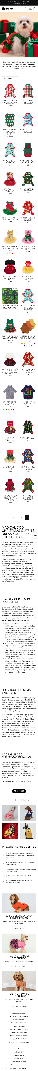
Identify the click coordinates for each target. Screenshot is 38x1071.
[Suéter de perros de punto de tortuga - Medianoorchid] (11, 411)
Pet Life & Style (19, 1052)
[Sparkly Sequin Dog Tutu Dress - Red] (12, 253)
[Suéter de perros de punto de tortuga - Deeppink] (11, 409)
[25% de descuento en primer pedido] (19, 903)
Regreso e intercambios (19, 1032)
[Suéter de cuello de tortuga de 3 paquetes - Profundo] (29, 345)
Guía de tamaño (18, 1020)
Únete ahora (19, 928)
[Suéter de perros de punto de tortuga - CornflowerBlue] (4, 409)
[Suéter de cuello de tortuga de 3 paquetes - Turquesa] (27, 343)
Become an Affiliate (19, 1062)
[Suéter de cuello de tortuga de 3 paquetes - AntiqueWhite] (27, 345)
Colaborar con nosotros (19, 1065)
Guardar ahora (19, 1006)
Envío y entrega (19, 1026)
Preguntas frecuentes (19, 1023)
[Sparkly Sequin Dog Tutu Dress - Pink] (10, 253)
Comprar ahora (19, 966)
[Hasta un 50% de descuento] (19, 981)
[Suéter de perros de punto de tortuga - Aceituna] (9, 411)
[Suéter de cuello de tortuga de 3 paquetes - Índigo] (34, 343)
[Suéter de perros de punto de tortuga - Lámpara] (11, 414)
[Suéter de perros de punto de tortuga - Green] (6, 409)
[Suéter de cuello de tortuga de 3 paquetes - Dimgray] (32, 345)
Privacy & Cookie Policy (19, 1039)
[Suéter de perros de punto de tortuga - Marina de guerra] (6, 411)
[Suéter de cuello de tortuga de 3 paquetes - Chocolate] (22, 343)
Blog (19, 1049)
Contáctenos (19, 1058)
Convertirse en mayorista (19, 1068)
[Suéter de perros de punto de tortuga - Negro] (9, 414)
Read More (19, 791)
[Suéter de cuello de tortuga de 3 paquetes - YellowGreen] (24, 343)
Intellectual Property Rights (19, 1042)
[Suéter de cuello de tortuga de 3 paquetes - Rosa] (29, 343)
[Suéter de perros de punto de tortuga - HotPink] (9, 409)
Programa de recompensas (19, 1016)
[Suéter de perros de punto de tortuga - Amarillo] (16, 411)
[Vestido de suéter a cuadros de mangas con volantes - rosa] (11, 378)
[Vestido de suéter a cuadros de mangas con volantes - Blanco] (9, 378)
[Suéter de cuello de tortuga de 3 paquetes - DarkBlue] (24, 345)
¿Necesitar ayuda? (18, 1013)
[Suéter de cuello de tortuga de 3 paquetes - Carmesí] (32, 343)
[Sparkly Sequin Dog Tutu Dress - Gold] (7, 253)
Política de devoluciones (19, 1036)
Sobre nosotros (19, 1055)
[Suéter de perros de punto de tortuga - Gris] (13, 411)
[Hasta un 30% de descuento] (19, 943)
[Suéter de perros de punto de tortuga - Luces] (4, 411)
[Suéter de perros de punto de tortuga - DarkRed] (13, 409)
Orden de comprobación (19, 1029)
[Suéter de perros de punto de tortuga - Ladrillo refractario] (16, 409)
